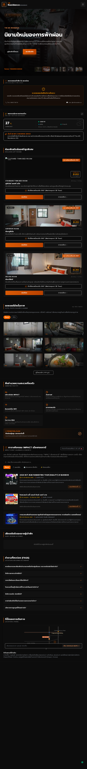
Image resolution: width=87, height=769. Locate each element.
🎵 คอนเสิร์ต (16, 467)
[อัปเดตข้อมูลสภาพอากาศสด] (82, 113)
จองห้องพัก (30, 52)
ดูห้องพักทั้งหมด (12, 52)
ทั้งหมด (7, 317)
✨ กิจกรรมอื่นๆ (45, 467)
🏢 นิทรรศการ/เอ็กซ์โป (30, 467)
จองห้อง (24, 197)
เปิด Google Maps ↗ (71, 646)
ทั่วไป (14, 317)
